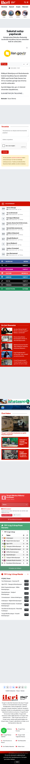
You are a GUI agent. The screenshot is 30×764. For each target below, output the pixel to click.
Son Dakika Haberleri (8, 746)
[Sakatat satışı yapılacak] (15, 53)
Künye (18, 690)
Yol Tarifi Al (17, 515)
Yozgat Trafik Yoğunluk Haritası (20, 735)
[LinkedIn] (13, 687)
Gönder (5, 152)
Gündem (4, 7)
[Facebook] (4, 687)
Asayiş (18, 7)
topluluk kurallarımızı (16, 157)
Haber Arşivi (21, 746)
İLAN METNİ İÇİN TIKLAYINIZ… (12, 93)
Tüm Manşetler (22, 740)
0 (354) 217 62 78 (7, 515)
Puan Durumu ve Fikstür (6, 741)
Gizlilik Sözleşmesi (10, 690)
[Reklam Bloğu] (15, 401)
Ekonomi (25, 7)
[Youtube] (16, 687)
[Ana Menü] (27, 2)
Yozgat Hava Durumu (20, 729)
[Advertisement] (15, 185)
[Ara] (25, 2)
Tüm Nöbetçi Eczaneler (16, 519)
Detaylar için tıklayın (15, 568)
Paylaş (5, 64)
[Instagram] (10, 687)
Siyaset (11, 7)
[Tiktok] (19, 687)
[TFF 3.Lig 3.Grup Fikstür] (28, 574)
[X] (7, 687)
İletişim (22, 690)
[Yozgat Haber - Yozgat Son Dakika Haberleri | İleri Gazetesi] (8, 2)
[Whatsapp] (25, 687)
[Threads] (22, 687)
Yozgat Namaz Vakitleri (6, 735)
